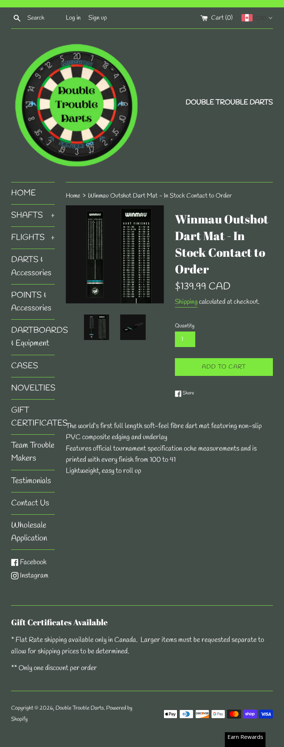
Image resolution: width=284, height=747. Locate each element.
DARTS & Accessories (31, 266)
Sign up (97, 18)
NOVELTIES (33, 388)
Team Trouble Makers (32, 452)
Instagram (34, 576)
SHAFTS (33, 215)
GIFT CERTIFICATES (33, 417)
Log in (73, 18)
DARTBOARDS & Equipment (33, 337)
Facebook (33, 562)
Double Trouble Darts (79, 708)
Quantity (185, 326)
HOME (23, 193)
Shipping (186, 301)
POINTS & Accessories (31, 302)
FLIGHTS (33, 237)
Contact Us (30, 503)
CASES (24, 365)
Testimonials (31, 481)
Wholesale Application (29, 532)
